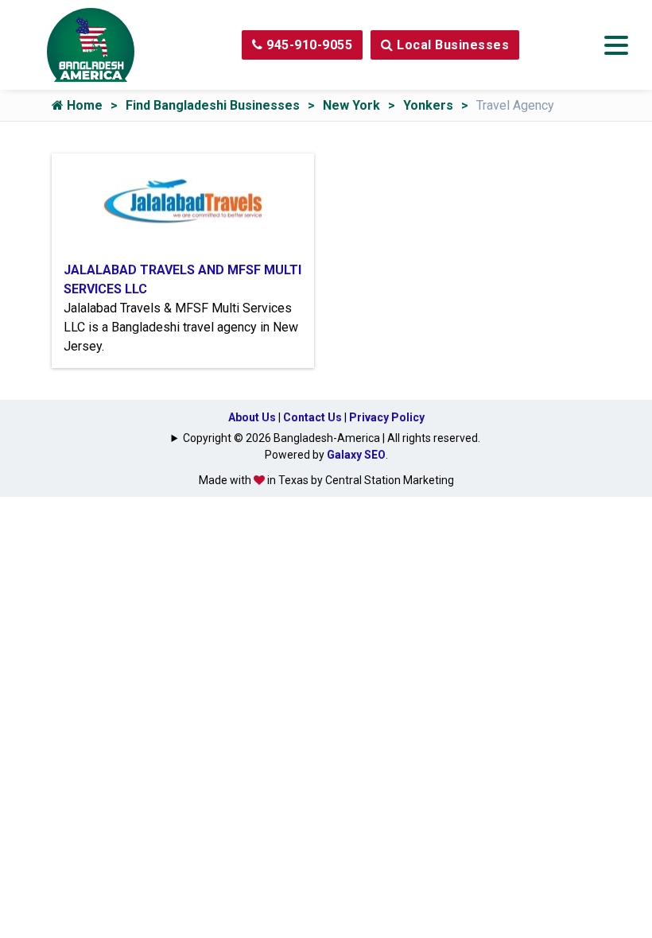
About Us (252, 417)
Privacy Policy (387, 417)
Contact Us (312, 417)
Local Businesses (452, 44)
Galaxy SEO (356, 454)
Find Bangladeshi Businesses (213, 105)
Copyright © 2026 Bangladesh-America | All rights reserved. (331, 438)
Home (83, 105)
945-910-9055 (308, 44)
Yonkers (428, 105)
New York (351, 105)
